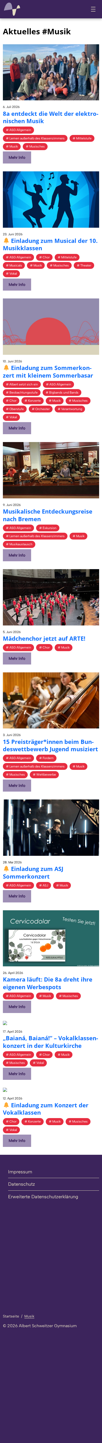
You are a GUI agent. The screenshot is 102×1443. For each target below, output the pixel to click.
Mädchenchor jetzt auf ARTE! (44, 638)
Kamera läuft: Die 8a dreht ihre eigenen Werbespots (47, 983)
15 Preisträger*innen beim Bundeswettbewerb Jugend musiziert (50, 745)
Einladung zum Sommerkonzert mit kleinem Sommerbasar (48, 371)
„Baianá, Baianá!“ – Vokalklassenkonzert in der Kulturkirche (50, 1041)
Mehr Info (17, 157)
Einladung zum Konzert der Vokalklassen (45, 1109)
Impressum (20, 1172)
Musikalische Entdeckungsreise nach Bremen (47, 515)
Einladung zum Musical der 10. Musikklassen (50, 244)
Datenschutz (21, 1184)
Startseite (11, 1316)
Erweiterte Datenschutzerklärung (43, 1197)
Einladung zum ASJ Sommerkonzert (33, 872)
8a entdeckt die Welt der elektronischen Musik (50, 117)
